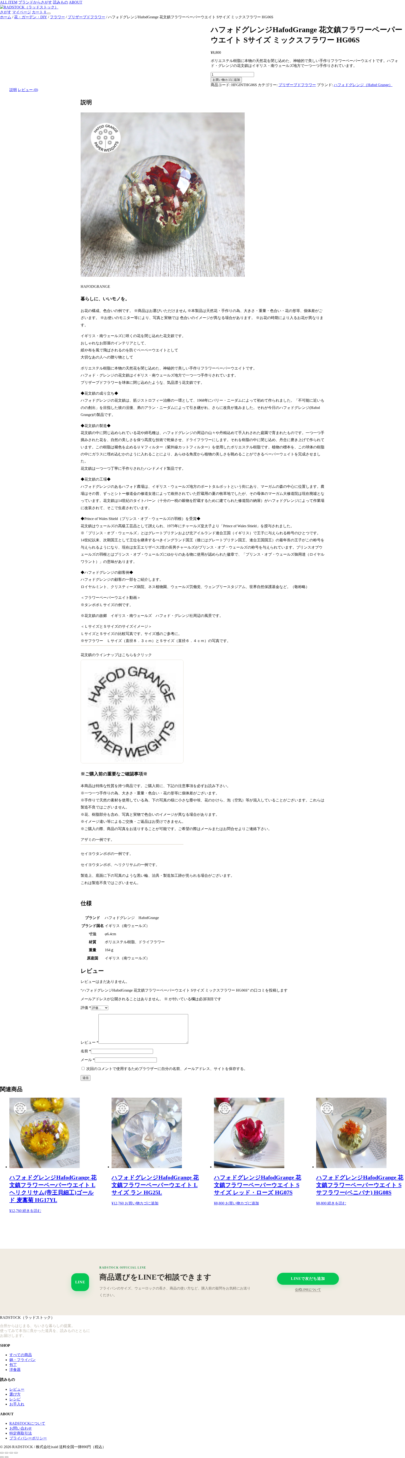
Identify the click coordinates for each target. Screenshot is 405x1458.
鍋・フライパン (22, 1360)
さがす (5, 12)
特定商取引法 (20, 1433)
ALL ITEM (8, 2)
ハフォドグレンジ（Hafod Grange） (363, 85)
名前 (86, 1051)
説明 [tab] (13, 90)
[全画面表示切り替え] (6, 1453)
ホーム (5, 17)
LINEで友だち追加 (308, 1279)
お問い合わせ (20, 1428)
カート (39, 12)
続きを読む (31, 1211)
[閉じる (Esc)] (16, 1453)
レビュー (89, 1042)
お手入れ (16, 1404)
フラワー (57, 17)
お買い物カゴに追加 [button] (141, 1203)
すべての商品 (20, 1355)
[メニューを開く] (49, 13)
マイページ (21, 12)
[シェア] (11, 1453)
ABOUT (75, 2)
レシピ (15, 1399)
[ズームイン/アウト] (2, 1453)
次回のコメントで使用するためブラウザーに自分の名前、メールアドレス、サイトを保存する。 (167, 1069)
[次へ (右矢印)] (6, 1457)
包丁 (13, 1365)
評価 (86, 1008)
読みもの (60, 2)
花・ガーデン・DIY (30, 17)
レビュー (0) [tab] (28, 90)
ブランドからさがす (35, 2)
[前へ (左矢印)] (2, 1457)
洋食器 (15, 1370)
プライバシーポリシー (28, 1438)
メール (88, 1060)
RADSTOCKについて (27, 1423)
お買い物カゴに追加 (226, 79)
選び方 (15, 1394)
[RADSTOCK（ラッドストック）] (29, 7)
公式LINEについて (308, 1289)
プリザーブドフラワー (86, 17)
